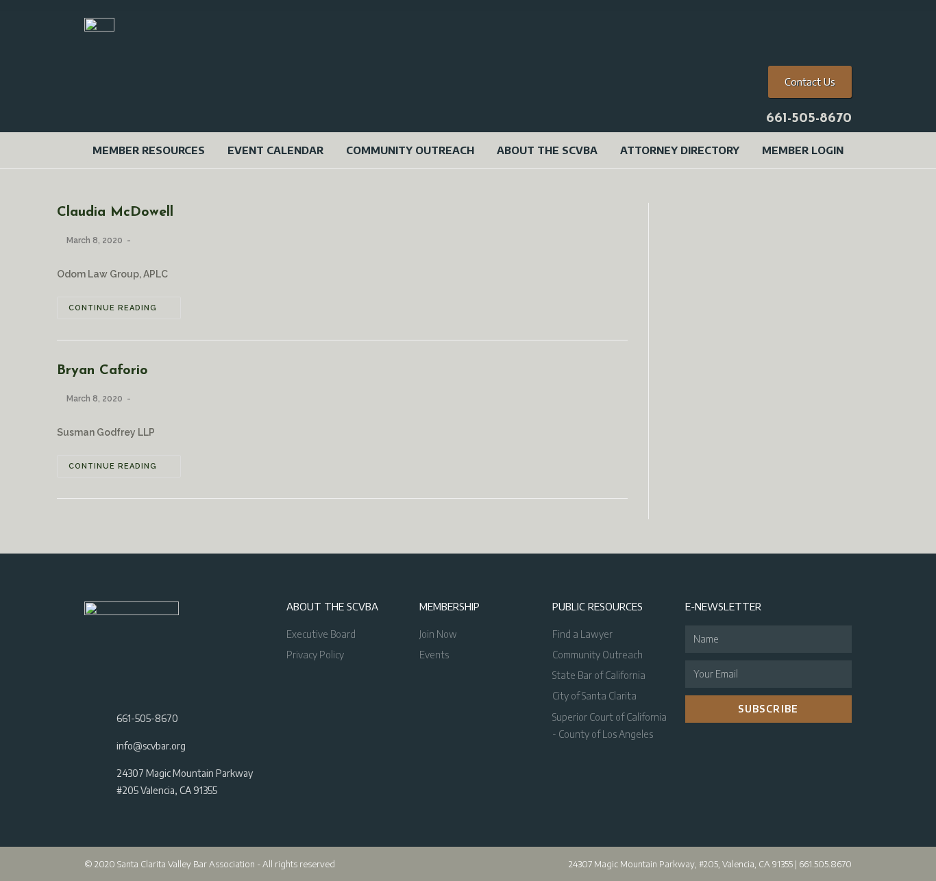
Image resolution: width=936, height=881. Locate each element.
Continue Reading (113, 307)
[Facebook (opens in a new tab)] (783, 10)
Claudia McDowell (115, 212)
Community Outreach (410, 150)
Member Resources (149, 150)
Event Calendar (275, 150)
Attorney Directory (679, 150)
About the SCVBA (547, 150)
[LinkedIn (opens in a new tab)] (819, 10)
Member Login (802, 150)
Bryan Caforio (102, 370)
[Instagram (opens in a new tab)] (801, 10)
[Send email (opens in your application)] (834, 10)
